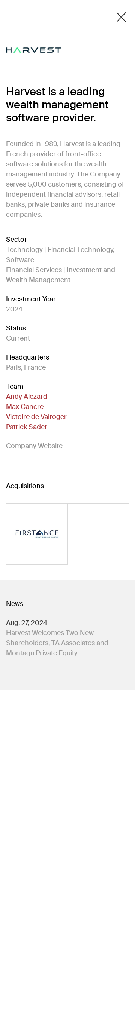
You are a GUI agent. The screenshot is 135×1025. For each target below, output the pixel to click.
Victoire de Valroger (36, 416)
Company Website (34, 445)
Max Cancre (25, 406)
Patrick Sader (26, 426)
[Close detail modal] (121, 17)
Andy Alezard (26, 396)
